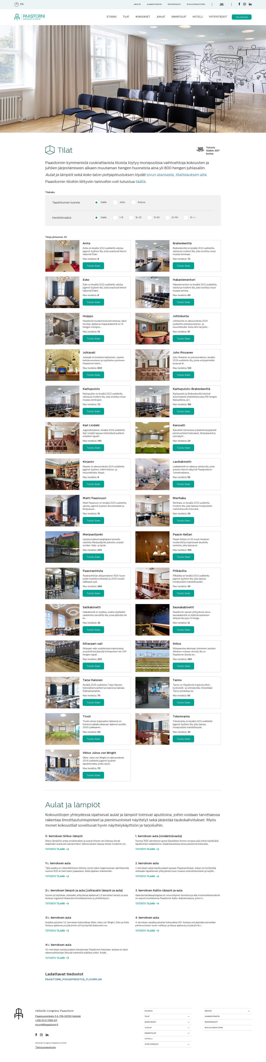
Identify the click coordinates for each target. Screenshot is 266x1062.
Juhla (122, 202)
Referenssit (174, 4)
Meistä (137, 4)
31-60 (157, 218)
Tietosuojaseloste (45, 1047)
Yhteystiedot (218, 17)
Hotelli (198, 17)
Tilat (126, 17)
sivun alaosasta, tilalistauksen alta (176, 175)
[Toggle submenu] (188, 1016)
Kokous (141, 202)
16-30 (138, 218)
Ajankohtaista (154, 4)
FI (17, 4)
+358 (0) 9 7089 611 (46, 1020)
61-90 (175, 218)
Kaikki (104, 202)
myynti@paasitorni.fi (46, 1025)
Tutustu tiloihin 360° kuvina (213, 151)
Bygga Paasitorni (196, 4)
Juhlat (160, 17)
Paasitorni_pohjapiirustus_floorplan (73, 979)
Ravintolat (178, 17)
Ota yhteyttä (242, 17)
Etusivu (112, 17)
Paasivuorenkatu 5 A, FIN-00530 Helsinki (58, 1016)
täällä (141, 182)
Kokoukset (143, 17)
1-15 (121, 218)
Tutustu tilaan (93, 266)
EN (21, 4)
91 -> (192, 218)
